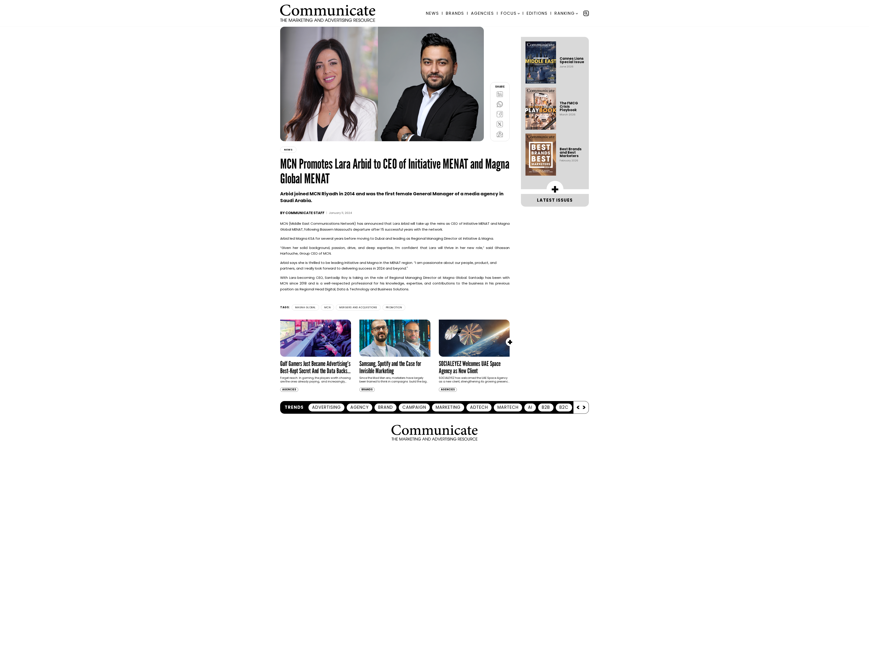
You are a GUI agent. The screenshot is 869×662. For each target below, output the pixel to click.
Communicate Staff (305, 212)
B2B (546, 407)
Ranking (564, 13)
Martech (507, 407)
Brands (455, 13)
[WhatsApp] (500, 104)
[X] (500, 124)
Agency (359, 407)
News (432, 13)
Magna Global (305, 307)
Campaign (414, 407)
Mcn (327, 307)
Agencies (482, 13)
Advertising (326, 407)
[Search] (586, 13)
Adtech (479, 407)
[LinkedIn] (500, 94)
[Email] (500, 134)
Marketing (448, 407)
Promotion (394, 307)
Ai (530, 407)
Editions (537, 13)
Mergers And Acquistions (358, 307)
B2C (563, 407)
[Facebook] (500, 114)
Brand (385, 407)
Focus (509, 13)
